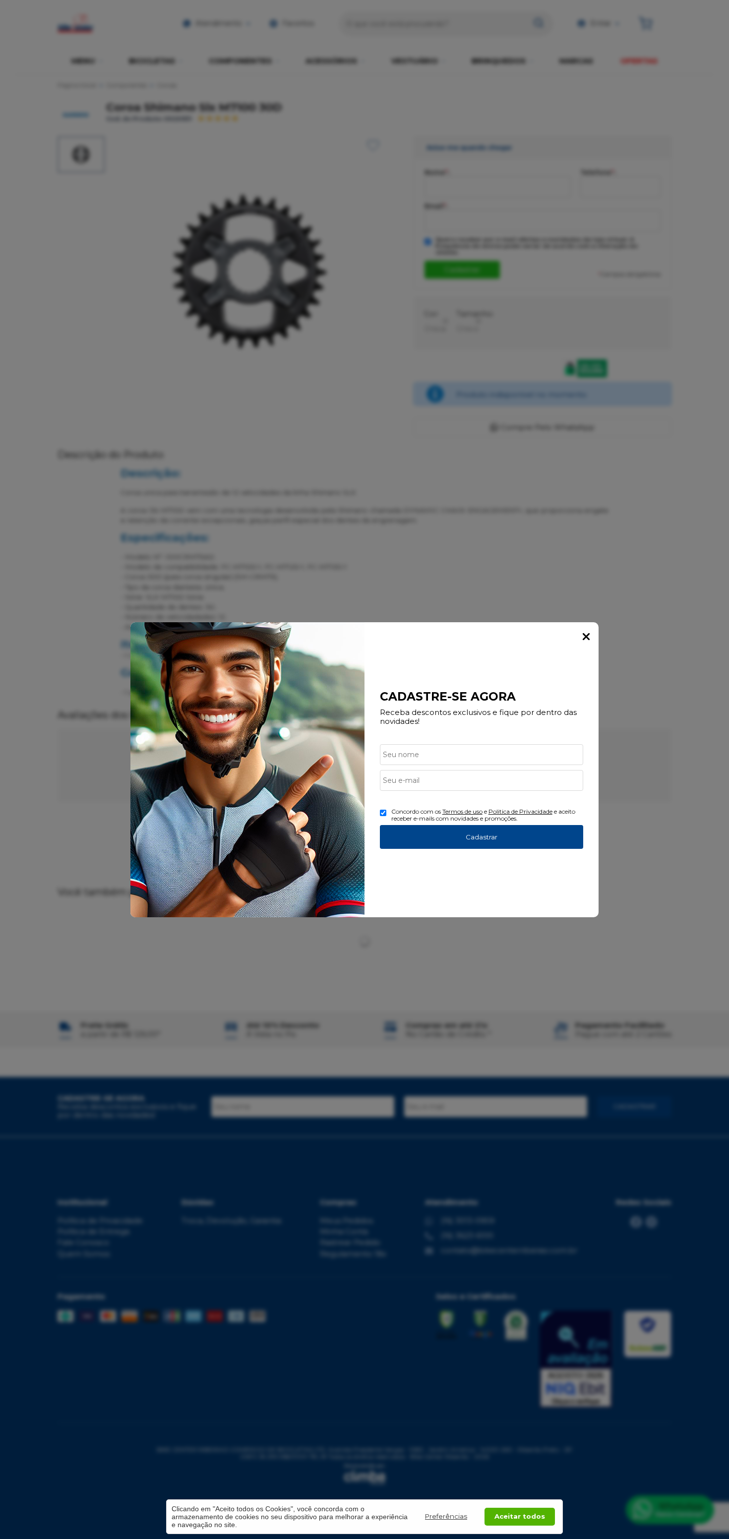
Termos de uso (462, 811)
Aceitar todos (519, 1516)
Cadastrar (481, 837)
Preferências (446, 1516)
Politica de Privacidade (520, 811)
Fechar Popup (586, 637)
